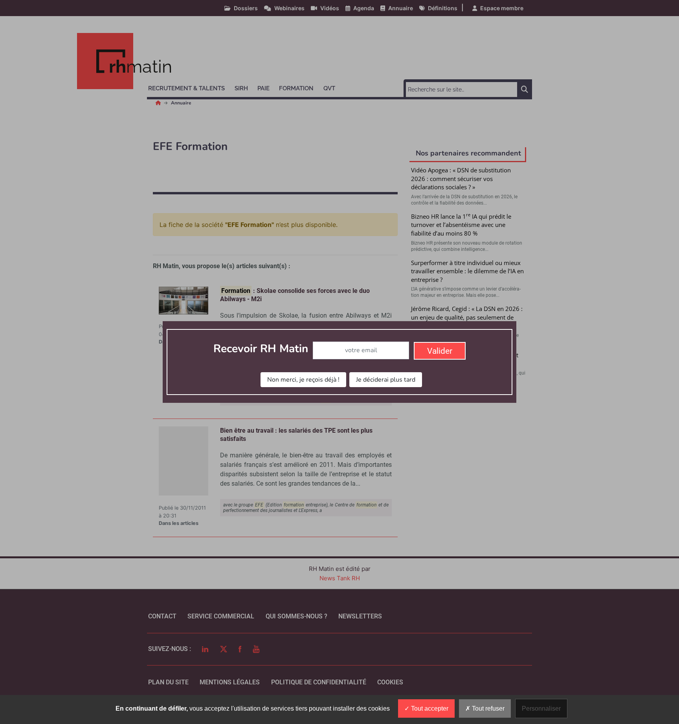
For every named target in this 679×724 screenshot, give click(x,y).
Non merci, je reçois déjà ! (303, 379)
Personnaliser (541, 708)
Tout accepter (428, 708)
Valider (439, 351)
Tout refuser (487, 708)
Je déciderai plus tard (385, 379)
